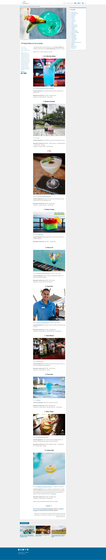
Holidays (73, 29)
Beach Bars (73, 15)
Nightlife (25, 50)
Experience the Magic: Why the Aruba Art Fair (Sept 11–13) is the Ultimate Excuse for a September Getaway (27, 536)
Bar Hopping (23, 62)
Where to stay (74, 46)
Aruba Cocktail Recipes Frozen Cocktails (25, 56)
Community (73, 20)
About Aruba (73, 12)
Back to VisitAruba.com (68, 3)
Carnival (72, 19)
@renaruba (53, 493)
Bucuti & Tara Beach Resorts (43, 322)
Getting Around (74, 26)
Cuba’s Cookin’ (40, 361)
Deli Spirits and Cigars (24, 64)
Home (21, 6)
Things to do (73, 39)
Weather (73, 43)
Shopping (73, 36)
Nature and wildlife (75, 32)
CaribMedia (26, 552)
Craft (38, 138)
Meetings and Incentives (25, 66)
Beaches (73, 16)
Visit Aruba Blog (20, 552)
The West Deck (40, 234)
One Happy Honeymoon (25, 67)
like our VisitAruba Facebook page (45, 508)
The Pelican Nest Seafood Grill (43, 273)
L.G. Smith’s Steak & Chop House (44, 196)
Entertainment (74, 25)
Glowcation (73, 28)
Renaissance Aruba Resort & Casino (44, 486)
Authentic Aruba (74, 13)
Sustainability (74, 38)
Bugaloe (39, 400)
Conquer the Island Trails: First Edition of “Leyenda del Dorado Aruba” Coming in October (58, 536)
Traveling (73, 40)
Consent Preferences (21, 553)
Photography (73, 35)
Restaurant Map (23, 68)
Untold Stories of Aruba (76, 42)
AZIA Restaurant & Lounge (42, 437)
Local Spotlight (74, 30)
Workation (73, 48)
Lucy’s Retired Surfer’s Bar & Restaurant (45, 88)
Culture (72, 22)
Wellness (73, 45)
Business (73, 17)
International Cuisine (24, 65)
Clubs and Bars (26, 63)
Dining (24, 6)
